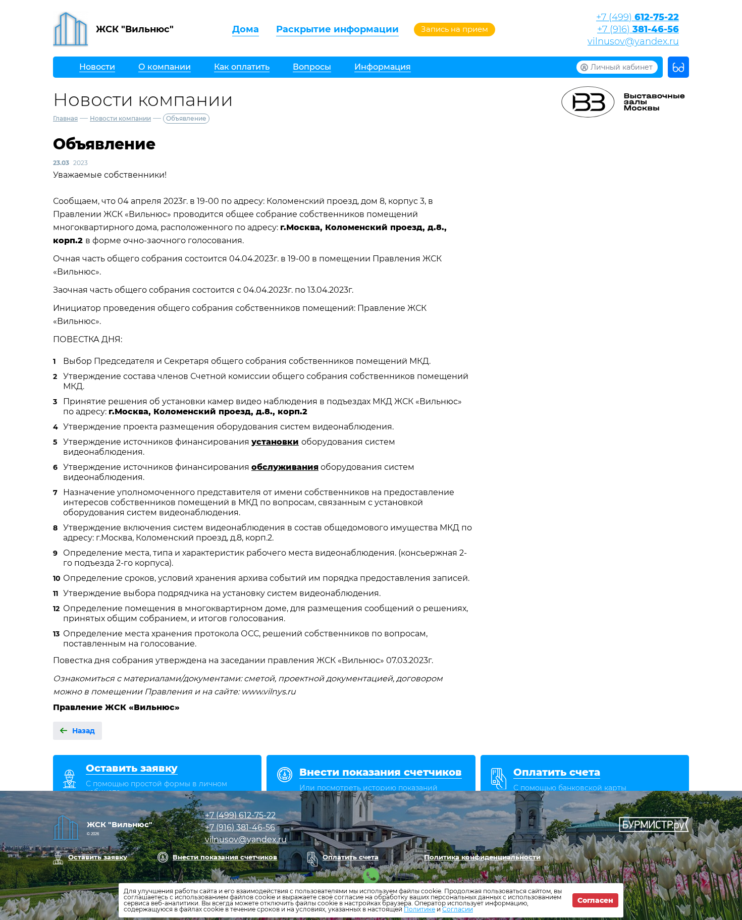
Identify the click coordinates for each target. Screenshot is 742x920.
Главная (65, 118)
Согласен (595, 900)
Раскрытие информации (337, 29)
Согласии (457, 909)
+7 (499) (637, 17)
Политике (419, 909)
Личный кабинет (622, 67)
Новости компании (120, 118)
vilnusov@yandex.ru (633, 41)
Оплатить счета (351, 857)
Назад (83, 730)
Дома (245, 29)
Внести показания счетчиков (225, 857)
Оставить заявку (97, 857)
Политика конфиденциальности (482, 857)
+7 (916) (638, 29)
